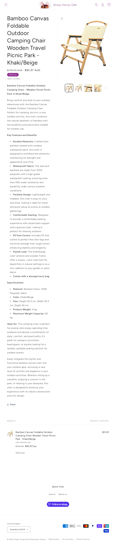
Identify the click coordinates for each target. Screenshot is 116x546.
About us (63, 494)
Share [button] (13, 404)
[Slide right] (106, 88)
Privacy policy (68, 539)
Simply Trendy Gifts (21, 539)
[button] (6, 5)
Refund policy (54, 539)
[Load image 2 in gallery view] (79, 88)
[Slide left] (61, 88)
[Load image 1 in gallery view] (69, 88)
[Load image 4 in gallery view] (98, 88)
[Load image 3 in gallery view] (88, 88)
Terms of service (82, 539)
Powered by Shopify (38, 539)
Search (52, 494)
